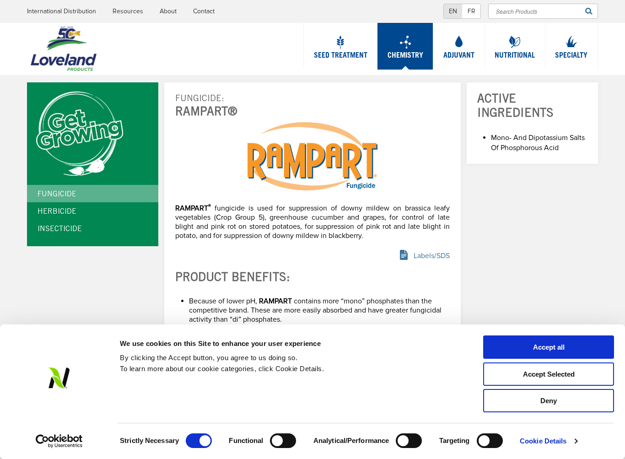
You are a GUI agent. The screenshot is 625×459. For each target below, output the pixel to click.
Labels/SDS (432, 255)
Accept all (549, 347)
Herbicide (57, 212)
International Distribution (61, 11)
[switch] (283, 440)
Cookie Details (543, 441)
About (168, 11)
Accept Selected (549, 374)
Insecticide (60, 229)
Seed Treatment (340, 55)
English (453, 11)
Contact (204, 11)
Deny (548, 401)
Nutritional (515, 55)
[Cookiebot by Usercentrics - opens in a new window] (59, 441)
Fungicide (198, 99)
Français (471, 11)
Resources (128, 11)
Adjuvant (458, 55)
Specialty (571, 55)
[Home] (64, 51)
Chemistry (405, 55)
